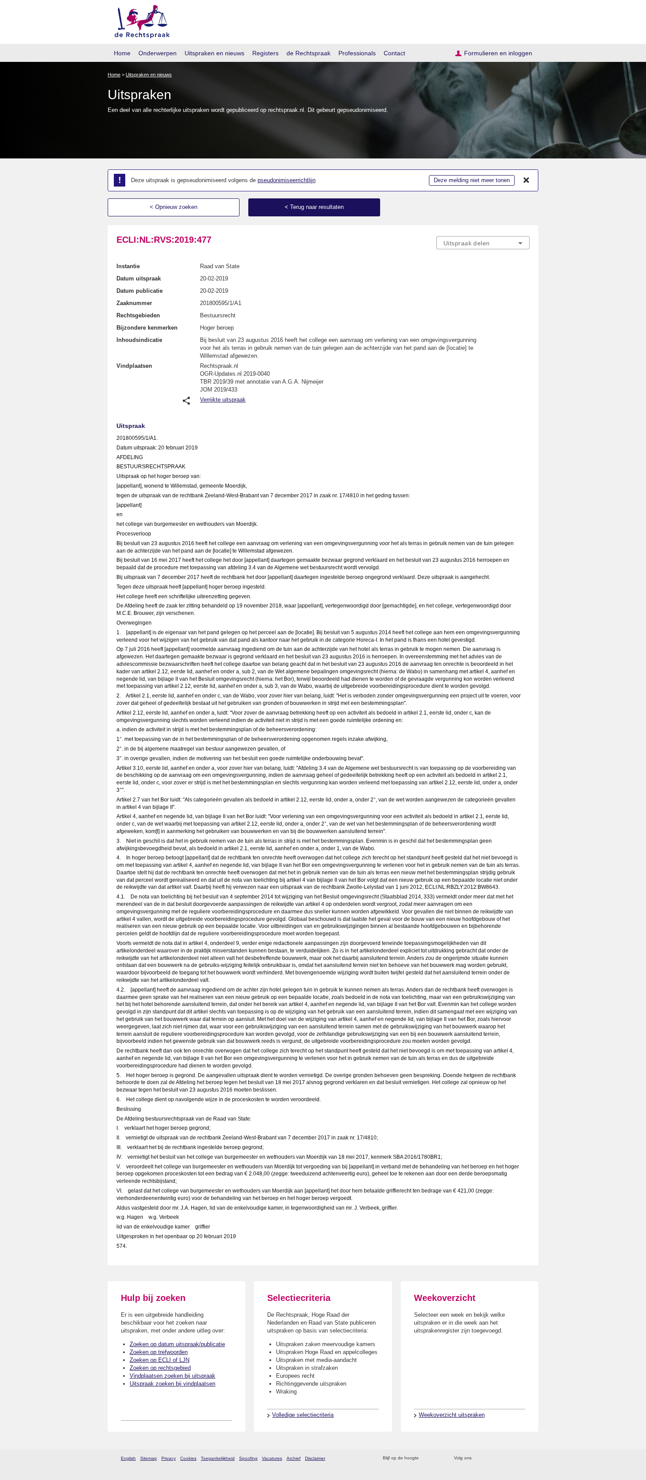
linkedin (513, 1458)
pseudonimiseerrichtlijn (287, 180)
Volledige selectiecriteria (303, 1415)
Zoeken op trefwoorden (159, 1352)
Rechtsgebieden (138, 315)
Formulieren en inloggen (498, 53)
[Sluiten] (526, 180)
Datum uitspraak (138, 278)
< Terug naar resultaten (314, 207)
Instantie (128, 266)
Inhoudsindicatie (139, 340)
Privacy (168, 1458)
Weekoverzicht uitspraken (452, 1415)
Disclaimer (315, 1458)
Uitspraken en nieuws (214, 53)
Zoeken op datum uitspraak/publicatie (177, 1344)
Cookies (188, 1458)
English (128, 1458)
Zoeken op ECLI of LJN (159, 1360)
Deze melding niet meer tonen (472, 180)
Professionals (357, 53)
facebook (490, 1458)
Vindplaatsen (134, 366)
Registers (265, 53)
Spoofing (248, 1458)
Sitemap (148, 1458)
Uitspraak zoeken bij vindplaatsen (172, 1383)
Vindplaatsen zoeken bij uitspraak (172, 1375)
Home (122, 53)
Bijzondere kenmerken (147, 327)
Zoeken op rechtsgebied (160, 1368)
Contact (394, 53)
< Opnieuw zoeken (173, 207)
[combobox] (483, 242)
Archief (294, 1458)
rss (427, 1458)
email (438, 1458)
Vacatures (272, 1458)
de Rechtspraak (308, 53)
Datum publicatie (139, 290)
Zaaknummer (134, 303)
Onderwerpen (157, 53)
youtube (525, 1458)
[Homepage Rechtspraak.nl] (139, 20)
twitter (479, 1458)
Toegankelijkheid (218, 1458)
